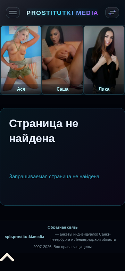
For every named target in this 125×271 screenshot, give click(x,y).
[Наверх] (7, 259)
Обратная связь (63, 227)
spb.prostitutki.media (24, 236)
